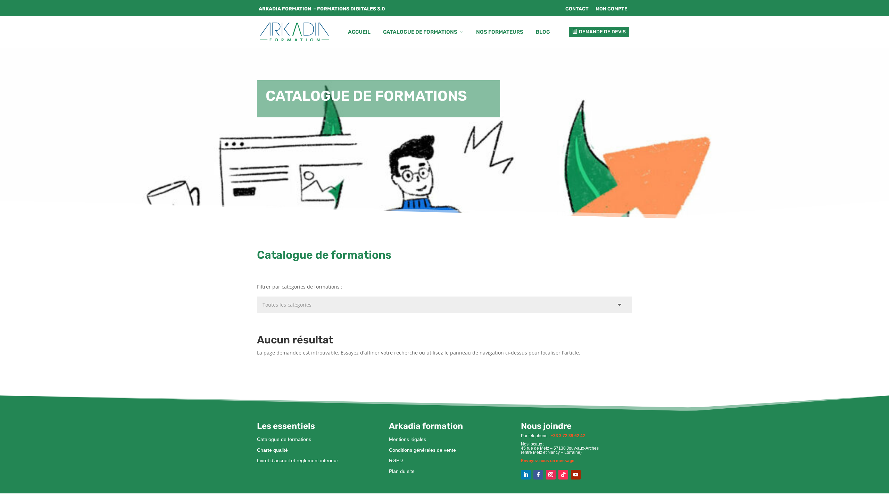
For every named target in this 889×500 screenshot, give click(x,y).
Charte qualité (272, 450)
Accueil (359, 32)
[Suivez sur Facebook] (538, 475)
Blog (543, 32)
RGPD (396, 460)
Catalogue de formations (423, 32)
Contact (577, 9)
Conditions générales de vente (422, 450)
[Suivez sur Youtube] (576, 475)
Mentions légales (407, 439)
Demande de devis (599, 32)
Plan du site (402, 471)
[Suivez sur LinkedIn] (526, 475)
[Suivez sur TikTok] (563, 475)
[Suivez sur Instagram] (551, 475)
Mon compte (612, 9)
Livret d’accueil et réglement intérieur (297, 460)
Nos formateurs (499, 32)
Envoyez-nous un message (547, 460)
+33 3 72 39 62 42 (568, 435)
